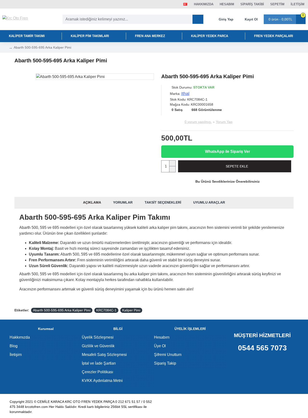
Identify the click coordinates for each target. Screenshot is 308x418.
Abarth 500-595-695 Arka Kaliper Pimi (61, 310)
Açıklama (92, 202)
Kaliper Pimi (131, 310)
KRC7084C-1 (106, 310)
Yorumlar (123, 202)
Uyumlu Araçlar (209, 202)
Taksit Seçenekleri (163, 202)
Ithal (185, 93)
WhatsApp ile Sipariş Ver (227, 151)
